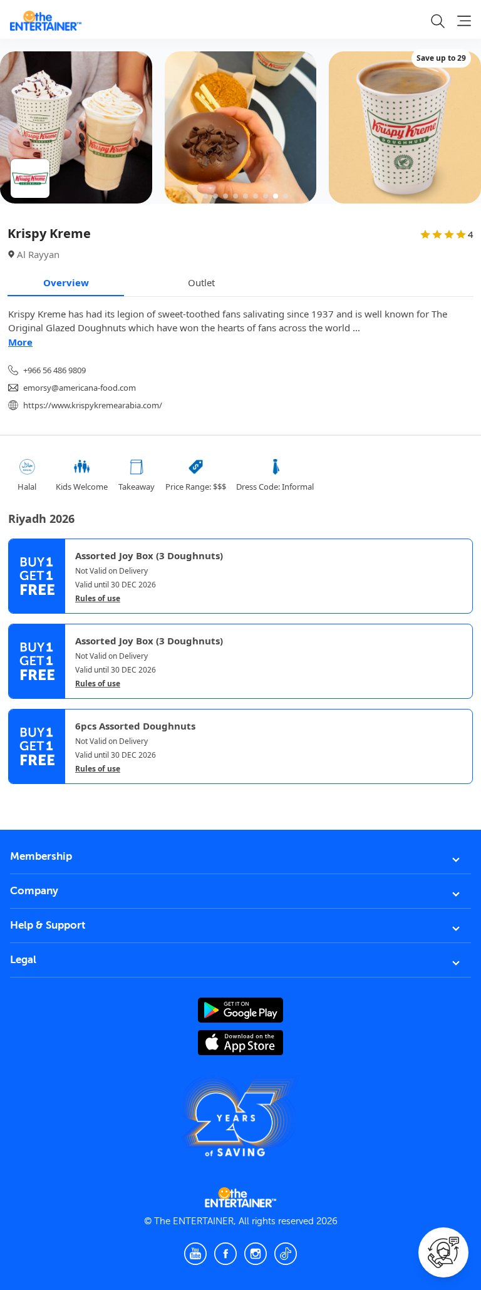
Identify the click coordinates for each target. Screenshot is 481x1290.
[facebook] (225, 1253)
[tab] (18, 795)
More (20, 342)
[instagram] (255, 1253)
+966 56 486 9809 (54, 370)
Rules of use (97, 598)
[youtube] (195, 1253)
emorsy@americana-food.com (79, 387)
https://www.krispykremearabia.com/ (92, 405)
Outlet (201, 282)
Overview (66, 282)
